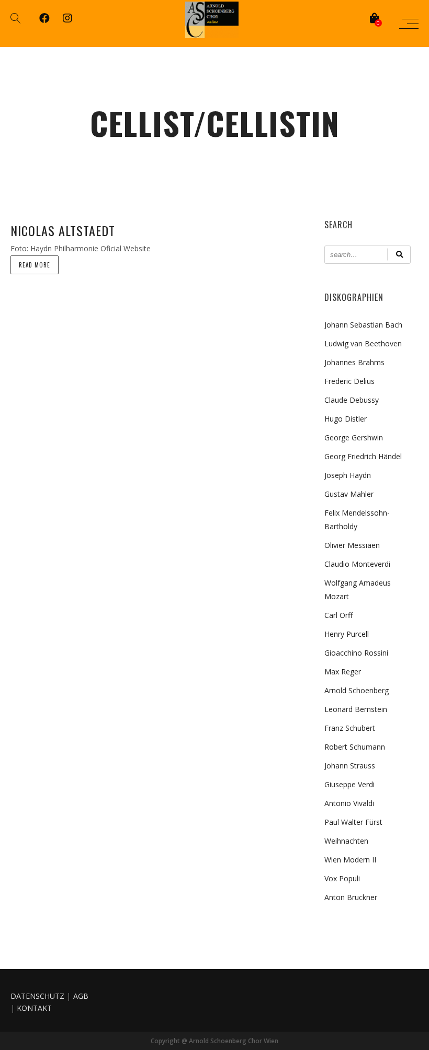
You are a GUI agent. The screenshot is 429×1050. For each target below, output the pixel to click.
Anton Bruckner (350, 897)
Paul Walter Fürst (353, 822)
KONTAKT (34, 1008)
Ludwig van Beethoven (363, 343)
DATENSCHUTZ (37, 996)
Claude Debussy (351, 400)
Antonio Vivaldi (349, 803)
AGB (80, 996)
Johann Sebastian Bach (363, 325)
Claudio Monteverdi (357, 564)
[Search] (399, 255)
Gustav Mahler (349, 494)
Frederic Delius (349, 381)
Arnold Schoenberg (356, 690)
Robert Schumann (354, 747)
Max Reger (342, 671)
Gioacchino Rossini (356, 653)
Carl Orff (338, 615)
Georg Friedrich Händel (363, 456)
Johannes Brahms (354, 362)
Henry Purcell (346, 634)
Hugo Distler (345, 419)
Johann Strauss (349, 766)
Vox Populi (342, 878)
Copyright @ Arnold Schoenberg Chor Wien (214, 1040)
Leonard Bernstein (355, 709)
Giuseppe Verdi (349, 784)
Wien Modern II (350, 860)
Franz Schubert (349, 728)
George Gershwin (353, 437)
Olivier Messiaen (352, 545)
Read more (34, 265)
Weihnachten (346, 841)
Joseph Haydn (347, 475)
